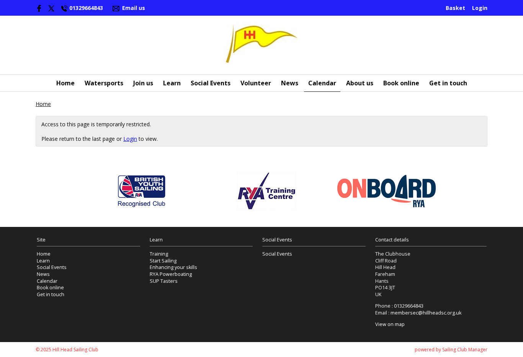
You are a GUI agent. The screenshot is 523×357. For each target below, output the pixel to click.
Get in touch (448, 83)
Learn (172, 83)
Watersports (104, 83)
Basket (455, 7)
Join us (143, 83)
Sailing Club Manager (464, 349)
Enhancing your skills (173, 267)
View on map (390, 324)
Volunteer (255, 83)
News (289, 83)
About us (359, 83)
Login (479, 7)
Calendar (322, 83)
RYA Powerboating (171, 274)
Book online (401, 83)
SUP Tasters (164, 281)
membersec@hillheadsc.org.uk (426, 313)
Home (65, 83)
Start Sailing (163, 261)
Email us (133, 7)
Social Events (210, 83)
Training (159, 254)
